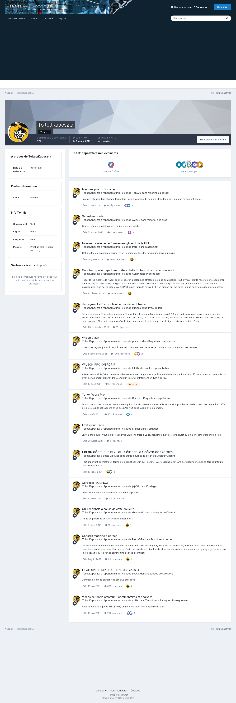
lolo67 (135, 368)
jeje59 (135, 486)
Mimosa (136, 307)
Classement (151, 246)
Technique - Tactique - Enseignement (166, 600)
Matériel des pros (157, 219)
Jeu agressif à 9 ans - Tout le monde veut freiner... (115, 304)
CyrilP (135, 273)
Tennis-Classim (16, 18)
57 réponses (115, 383)
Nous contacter (118, 690)
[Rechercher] (227, 18)
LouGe (136, 573)
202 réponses (114, 613)
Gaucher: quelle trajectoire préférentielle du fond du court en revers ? (128, 270)
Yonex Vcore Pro (93, 394)
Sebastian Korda (92, 216)
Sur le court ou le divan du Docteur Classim (150, 455)
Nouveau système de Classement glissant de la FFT (115, 243)
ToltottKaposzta (91, 192)
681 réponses (114, 586)
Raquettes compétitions (161, 341)
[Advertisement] (118, 55)
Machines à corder (158, 192)
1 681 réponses (117, 259)
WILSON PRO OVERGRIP (98, 364)
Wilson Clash (90, 337)
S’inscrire (222, 7)
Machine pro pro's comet (99, 189)
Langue (100, 690)
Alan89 (136, 219)
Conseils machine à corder (99, 536)
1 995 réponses (121, 353)
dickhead (137, 512)
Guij (134, 398)
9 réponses (115, 440)
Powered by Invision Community (118, 698)
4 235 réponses (117, 498)
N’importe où (212, 18)
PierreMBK (138, 539)
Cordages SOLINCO (95, 482)
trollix (135, 246)
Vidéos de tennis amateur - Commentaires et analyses (117, 597)
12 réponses (117, 232)
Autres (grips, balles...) (159, 368)
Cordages (152, 428)
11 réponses (117, 293)
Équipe (62, 18)
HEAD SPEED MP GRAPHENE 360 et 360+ (110, 570)
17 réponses (113, 205)
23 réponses (122, 327)
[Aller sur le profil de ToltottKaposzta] (76, 191)
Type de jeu (153, 273)
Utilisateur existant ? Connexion (190, 7)
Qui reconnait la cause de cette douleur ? (109, 509)
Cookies (135, 690)
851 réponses (114, 414)
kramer (136, 428)
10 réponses (114, 525)
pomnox (136, 341)
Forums (35, 18)
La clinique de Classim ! (163, 512)
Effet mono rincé (93, 425)
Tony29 (136, 192)
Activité (49, 18)
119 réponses (114, 559)
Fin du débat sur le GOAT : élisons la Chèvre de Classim (127, 452)
